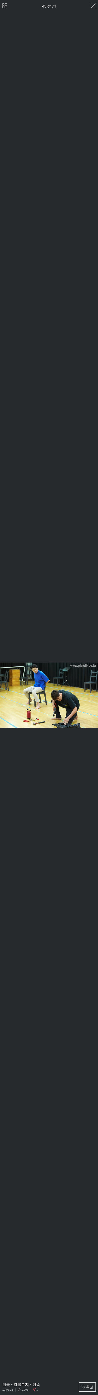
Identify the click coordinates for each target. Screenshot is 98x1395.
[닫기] (93, 5)
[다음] (93, 698)
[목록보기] (4, 5)
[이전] (5, 698)
